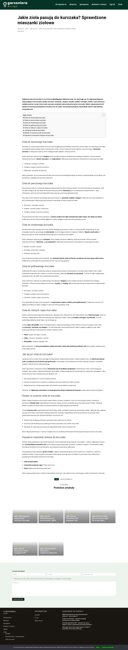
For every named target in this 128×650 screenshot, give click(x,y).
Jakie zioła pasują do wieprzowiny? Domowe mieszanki (21, 518)
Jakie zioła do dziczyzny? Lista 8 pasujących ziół (21, 551)
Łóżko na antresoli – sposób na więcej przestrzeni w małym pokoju (74, 619)
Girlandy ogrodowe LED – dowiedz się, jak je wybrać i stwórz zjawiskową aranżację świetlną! (77, 623)
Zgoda (97, 647)
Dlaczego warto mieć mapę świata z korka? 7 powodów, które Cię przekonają (76, 628)
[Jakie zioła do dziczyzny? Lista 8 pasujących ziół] (25, 540)
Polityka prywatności (108, 647)
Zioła (26, 28)
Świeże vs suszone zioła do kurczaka (37, 133)
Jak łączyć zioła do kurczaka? (34, 130)
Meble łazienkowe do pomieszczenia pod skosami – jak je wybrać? (74, 615)
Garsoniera (21, 28)
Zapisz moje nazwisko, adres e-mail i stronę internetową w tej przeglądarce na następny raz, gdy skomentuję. (42, 578)
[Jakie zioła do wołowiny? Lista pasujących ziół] (77, 507)
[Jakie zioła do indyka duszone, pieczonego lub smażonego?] (102, 507)
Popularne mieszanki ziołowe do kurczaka (39, 135)
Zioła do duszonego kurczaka (34, 118)
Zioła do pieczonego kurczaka (35, 120)
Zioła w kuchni (33, 28)
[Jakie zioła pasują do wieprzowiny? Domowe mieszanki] (25, 507)
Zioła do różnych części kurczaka (35, 128)
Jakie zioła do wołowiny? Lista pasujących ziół (72, 518)
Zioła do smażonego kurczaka (35, 123)
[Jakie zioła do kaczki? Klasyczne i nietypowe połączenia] (51, 540)
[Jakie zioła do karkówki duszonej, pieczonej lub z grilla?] (51, 507)
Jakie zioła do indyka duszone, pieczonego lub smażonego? (100, 518)
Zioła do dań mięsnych (66, 479)
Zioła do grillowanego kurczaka (35, 125)
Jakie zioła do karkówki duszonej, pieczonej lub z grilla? (48, 518)
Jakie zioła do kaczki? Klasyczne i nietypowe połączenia (48, 551)
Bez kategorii (70, 513)
